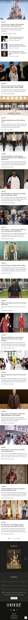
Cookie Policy (14, 617)
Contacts (14, 613)
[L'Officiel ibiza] (14, 2)
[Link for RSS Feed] (17, 610)
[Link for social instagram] (14, 610)
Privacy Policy (21, 594)
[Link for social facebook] (11, 610)
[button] (25, 559)
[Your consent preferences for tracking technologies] (25, 617)
